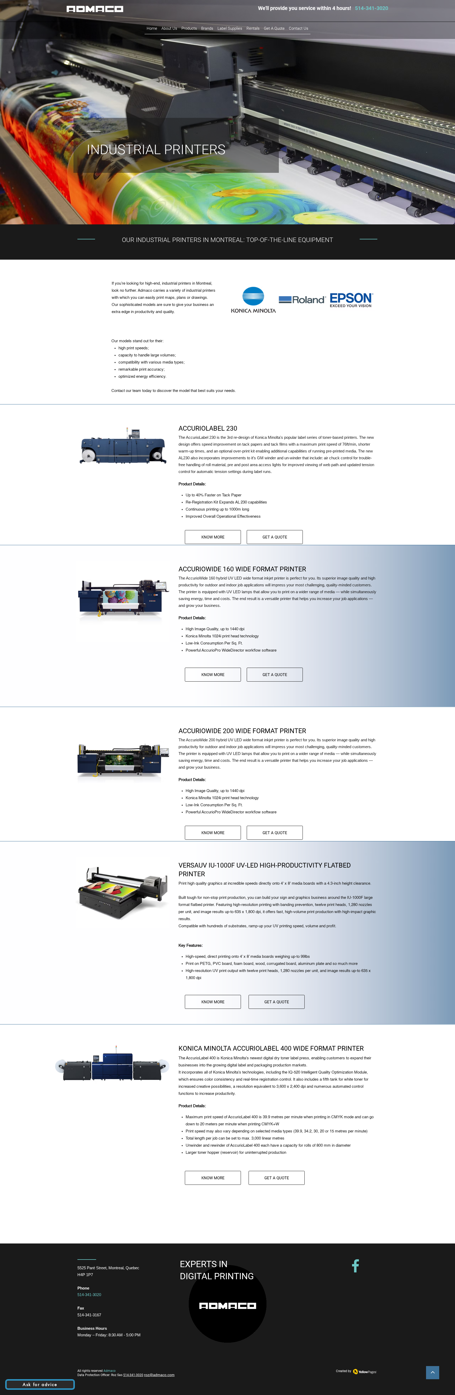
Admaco (109, 1371)
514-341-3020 (133, 1375)
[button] (207, 28)
